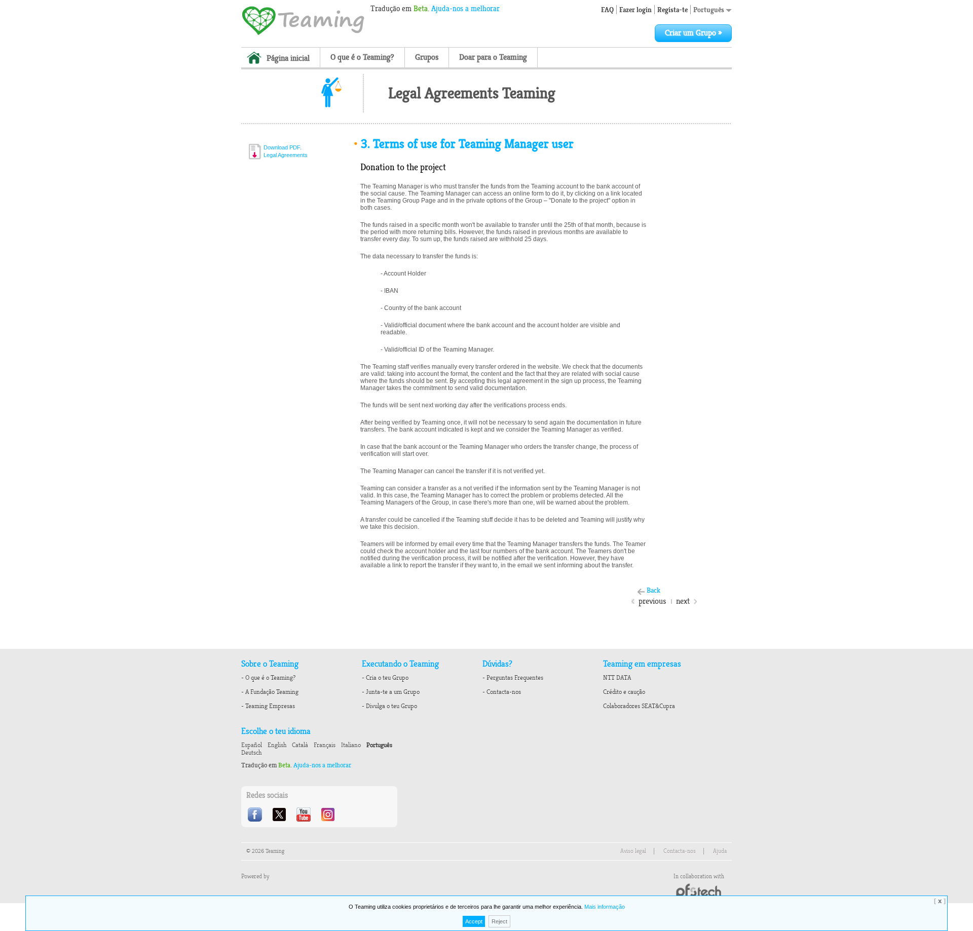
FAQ (607, 9)
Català (300, 745)
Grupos (426, 57)
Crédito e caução (624, 692)
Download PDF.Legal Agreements (286, 151)
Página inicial (288, 58)
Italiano (351, 745)
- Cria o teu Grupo (385, 678)
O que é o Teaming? (362, 57)
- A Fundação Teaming (269, 692)
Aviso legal (633, 851)
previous (652, 601)
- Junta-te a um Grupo (391, 692)
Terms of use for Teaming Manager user (467, 143)
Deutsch (251, 753)
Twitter (280, 814)
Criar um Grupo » (693, 33)
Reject (499, 921)
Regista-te (672, 9)
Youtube (304, 814)
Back (653, 590)
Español (251, 745)
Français (324, 745)
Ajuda (720, 851)
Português (709, 9)
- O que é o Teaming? (268, 678)
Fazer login (635, 9)
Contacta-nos (679, 851)
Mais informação (604, 907)
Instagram (329, 814)
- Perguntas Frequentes (512, 678)
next (683, 601)
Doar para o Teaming (493, 57)
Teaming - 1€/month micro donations (303, 20)
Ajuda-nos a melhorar (465, 8)
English (277, 745)
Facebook (256, 814)
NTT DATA (617, 678)
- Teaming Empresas (268, 706)
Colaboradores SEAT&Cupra (639, 706)
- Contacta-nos (501, 692)
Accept (473, 921)
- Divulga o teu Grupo (389, 706)
